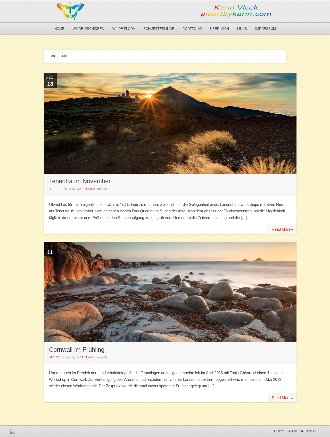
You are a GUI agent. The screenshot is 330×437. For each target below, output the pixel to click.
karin (82, 188)
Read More (282, 228)
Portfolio (192, 29)
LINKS (242, 29)
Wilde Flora (123, 29)
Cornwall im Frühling (76, 349)
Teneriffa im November (80, 181)
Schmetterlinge (158, 29)
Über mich (219, 29)
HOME (59, 29)
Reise (55, 188)
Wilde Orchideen (88, 29)
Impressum (265, 29)
